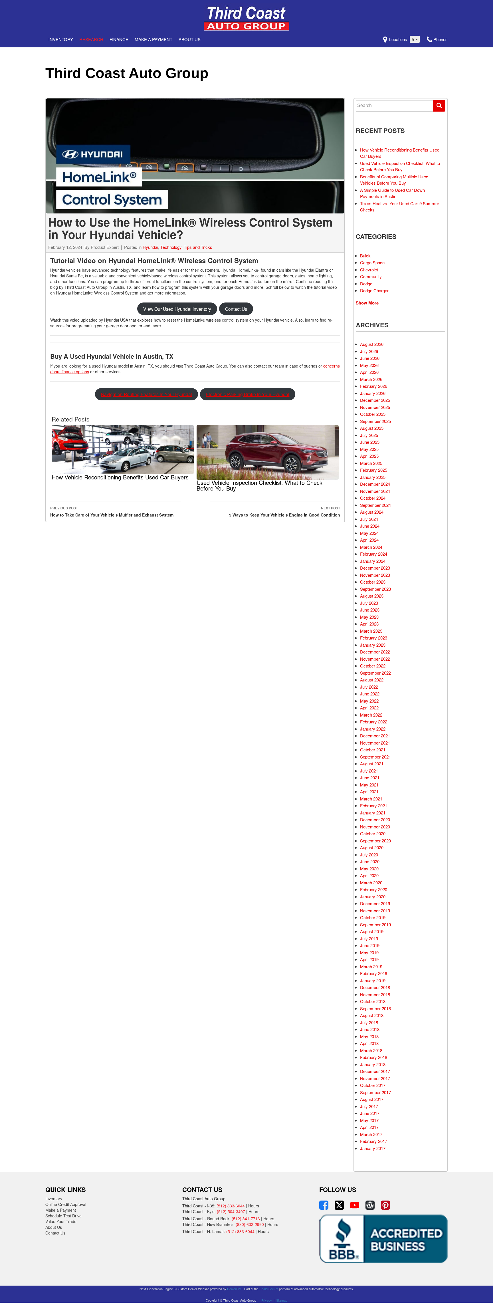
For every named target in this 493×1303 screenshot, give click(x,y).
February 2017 (373, 1141)
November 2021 (375, 743)
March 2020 (371, 883)
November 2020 (375, 827)
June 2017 (369, 1113)
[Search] (439, 106)
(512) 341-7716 (246, 1218)
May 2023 (369, 617)
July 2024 (369, 519)
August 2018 (371, 1015)
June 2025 (369, 442)
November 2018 (375, 994)
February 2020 (373, 889)
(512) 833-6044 (231, 1206)
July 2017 (369, 1106)
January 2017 (372, 1148)
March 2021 (371, 799)
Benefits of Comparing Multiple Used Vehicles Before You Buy (394, 180)
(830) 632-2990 (250, 1224)
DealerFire (234, 1288)
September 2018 (375, 1008)
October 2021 (372, 750)
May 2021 (369, 785)
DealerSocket (268, 1288)
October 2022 (372, 666)
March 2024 (371, 547)
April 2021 (369, 791)
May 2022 (369, 701)
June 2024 (369, 526)
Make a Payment (153, 39)
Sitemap (281, 1300)
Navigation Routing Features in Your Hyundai (146, 394)
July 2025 (369, 435)
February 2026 (373, 386)
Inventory (61, 39)
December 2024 (375, 484)
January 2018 (372, 1064)
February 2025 (373, 470)
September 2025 (375, 421)
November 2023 (375, 575)
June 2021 (369, 777)
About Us (190, 39)
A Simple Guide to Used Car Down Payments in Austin (392, 193)
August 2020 (371, 847)
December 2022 (375, 652)
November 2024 (375, 491)
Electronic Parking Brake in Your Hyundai (247, 394)
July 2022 (369, 687)
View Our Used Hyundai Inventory (177, 309)
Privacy (266, 1300)
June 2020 (369, 861)
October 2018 (372, 1001)
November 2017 (375, 1078)
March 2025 (371, 463)
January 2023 (372, 645)
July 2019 (369, 938)
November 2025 (375, 407)
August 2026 (371, 344)
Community (371, 276)
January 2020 (372, 896)
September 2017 (375, 1092)
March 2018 (371, 1050)
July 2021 (369, 771)
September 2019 (375, 924)
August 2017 (371, 1099)
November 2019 (375, 910)
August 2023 (371, 596)
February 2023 (373, 638)
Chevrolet (369, 270)
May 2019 (369, 952)
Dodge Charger (374, 290)
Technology (170, 247)
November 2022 (375, 659)
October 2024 (372, 498)
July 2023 (369, 603)
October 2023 (372, 582)
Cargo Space (372, 262)
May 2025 (369, 449)
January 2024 (372, 561)
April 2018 (369, 1043)
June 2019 (369, 945)
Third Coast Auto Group (127, 73)
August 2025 (371, 428)
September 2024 (375, 505)
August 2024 (371, 512)
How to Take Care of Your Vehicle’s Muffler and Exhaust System (111, 511)
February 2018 (373, 1057)
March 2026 (371, 379)
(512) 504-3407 (231, 1211)
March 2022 (371, 715)
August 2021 (371, 764)
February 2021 (373, 805)
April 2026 (369, 372)
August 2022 (371, 680)
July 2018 (369, 1022)
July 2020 (369, 855)
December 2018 (375, 987)
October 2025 (372, 414)
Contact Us (236, 309)
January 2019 (372, 980)
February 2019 (373, 973)
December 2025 (375, 400)
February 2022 (373, 722)
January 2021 (372, 813)
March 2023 (371, 631)
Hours (253, 1206)
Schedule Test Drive (63, 1216)
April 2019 (369, 959)
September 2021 (375, 757)
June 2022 (369, 694)
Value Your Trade (60, 1221)
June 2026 (369, 358)
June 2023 (369, 610)
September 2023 (375, 589)
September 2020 (375, 841)
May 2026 (369, 365)
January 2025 (372, 477)
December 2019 (375, 903)
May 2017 (369, 1120)
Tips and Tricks (198, 247)
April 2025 (369, 456)
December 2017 (375, 1071)
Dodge (366, 284)
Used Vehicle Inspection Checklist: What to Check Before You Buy (400, 166)
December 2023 (375, 568)
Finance (119, 39)
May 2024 (369, 533)
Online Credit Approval (65, 1204)
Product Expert (105, 247)
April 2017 (369, 1127)
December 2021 (375, 736)
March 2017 (371, 1134)
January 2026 (372, 393)
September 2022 (375, 673)
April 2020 (369, 875)
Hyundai (150, 247)
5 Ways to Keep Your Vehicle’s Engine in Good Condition (284, 511)
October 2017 (372, 1085)
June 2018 (369, 1029)
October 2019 (372, 917)
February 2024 (373, 554)
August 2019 (371, 931)
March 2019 (371, 966)
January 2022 (372, 729)
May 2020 (369, 869)
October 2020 (372, 833)
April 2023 (369, 624)
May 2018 (369, 1036)
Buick (365, 256)
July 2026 (369, 351)
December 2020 (375, 819)
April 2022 (369, 708)
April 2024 (369, 540)
